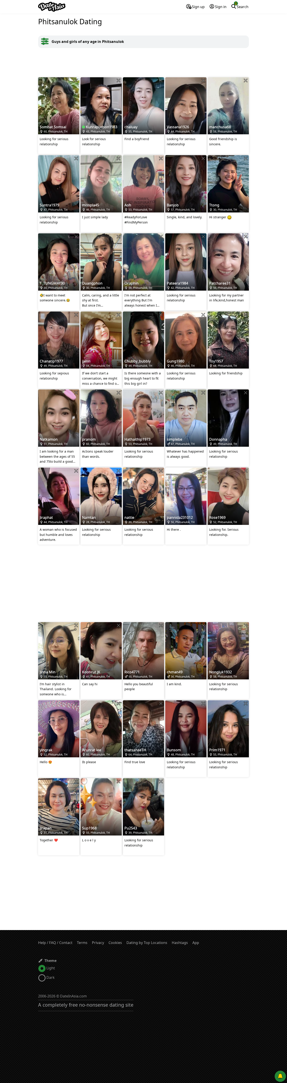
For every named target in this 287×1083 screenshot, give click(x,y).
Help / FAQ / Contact (55, 942)
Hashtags (180, 942)
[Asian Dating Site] (51, 6)
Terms (82, 942)
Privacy (98, 942)
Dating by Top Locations (146, 942)
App (195, 942)
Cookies (115, 942)
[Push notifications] (280, 1076)
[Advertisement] (143, 63)
